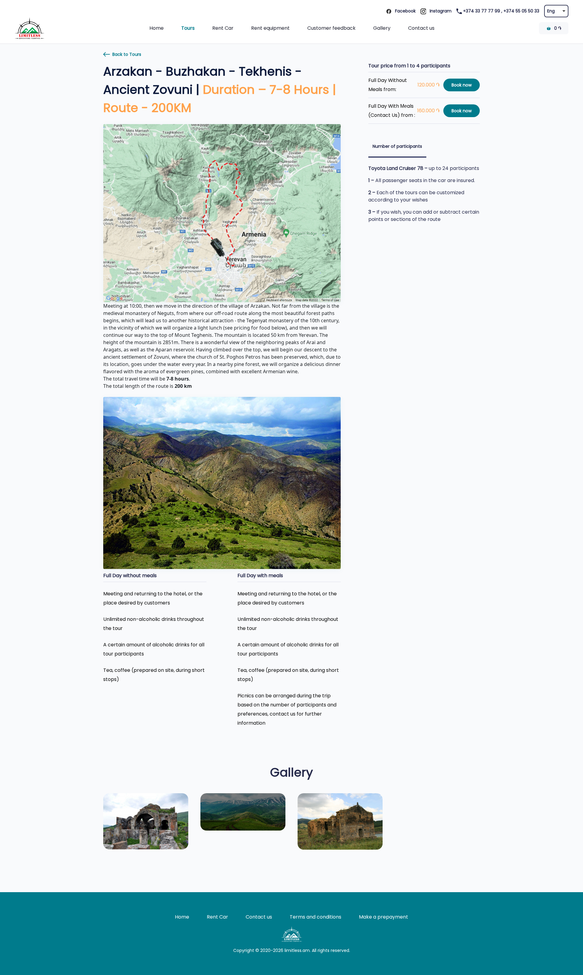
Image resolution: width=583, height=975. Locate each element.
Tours (188, 28)
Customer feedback (331, 28)
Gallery (381, 28)
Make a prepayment (383, 916)
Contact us (421, 28)
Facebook (405, 11)
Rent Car (223, 28)
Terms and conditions (315, 916)
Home (156, 28)
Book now (462, 85)
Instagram (440, 11)
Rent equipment (270, 28)
